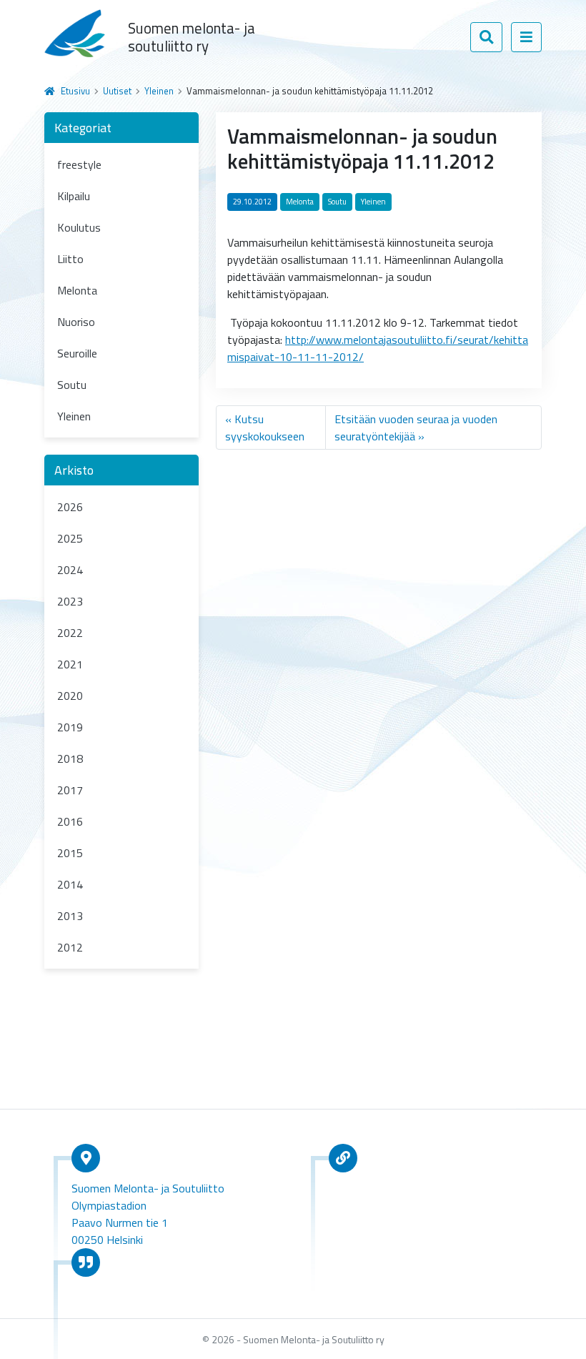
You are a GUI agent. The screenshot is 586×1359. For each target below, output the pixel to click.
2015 (70, 852)
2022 (70, 632)
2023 (70, 601)
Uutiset (117, 91)
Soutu (71, 384)
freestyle (79, 164)
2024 (70, 569)
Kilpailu (73, 195)
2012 (70, 947)
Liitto (70, 258)
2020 (70, 695)
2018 (70, 758)
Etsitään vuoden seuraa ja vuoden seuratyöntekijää (415, 427)
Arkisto (74, 470)
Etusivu (75, 91)
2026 (70, 506)
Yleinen (159, 91)
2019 (70, 727)
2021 (70, 664)
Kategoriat (82, 127)
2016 (70, 821)
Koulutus (79, 227)
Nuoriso (76, 321)
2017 (70, 790)
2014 (70, 884)
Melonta (77, 290)
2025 (70, 538)
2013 (70, 915)
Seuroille (77, 353)
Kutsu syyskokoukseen (264, 427)
